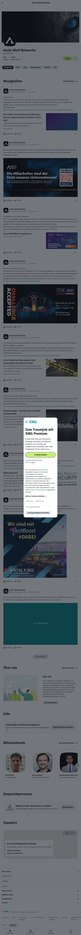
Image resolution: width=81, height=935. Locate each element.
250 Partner (44, 470)
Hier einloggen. (30, 462)
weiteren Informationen (38, 490)
